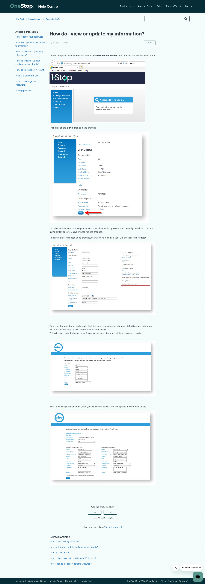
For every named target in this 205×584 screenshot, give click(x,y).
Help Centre (20, 19)
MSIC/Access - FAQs (59, 552)
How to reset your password (29, 36)
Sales (160, 6)
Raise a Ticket (173, 6)
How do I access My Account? (30, 70)
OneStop (19, 581)
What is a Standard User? (27, 75)
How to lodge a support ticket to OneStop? (30, 44)
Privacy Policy (55, 581)
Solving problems (24, 90)
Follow (149, 42)
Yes (94, 512)
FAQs (57, 19)
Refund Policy (71, 581)
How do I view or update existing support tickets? (27, 62)
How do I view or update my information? (29, 53)
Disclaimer (87, 581)
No (110, 512)
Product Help (127, 6)
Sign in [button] (188, 6)
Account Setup (145, 6)
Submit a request (113, 527)
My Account (48, 19)
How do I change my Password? (25, 83)
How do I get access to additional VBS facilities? (73, 558)
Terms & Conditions (36, 581)
